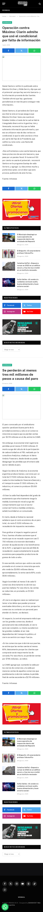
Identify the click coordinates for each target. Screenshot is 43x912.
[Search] (39, 3)
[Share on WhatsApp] (34, 50)
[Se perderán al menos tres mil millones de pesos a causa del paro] (21, 406)
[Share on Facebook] (8, 50)
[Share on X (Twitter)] (21, 50)
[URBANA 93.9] (23, 3)
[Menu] (3, 3)
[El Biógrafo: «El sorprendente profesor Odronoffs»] (8, 253)
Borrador (7, 22)
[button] (5, 906)
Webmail (6, 10)
